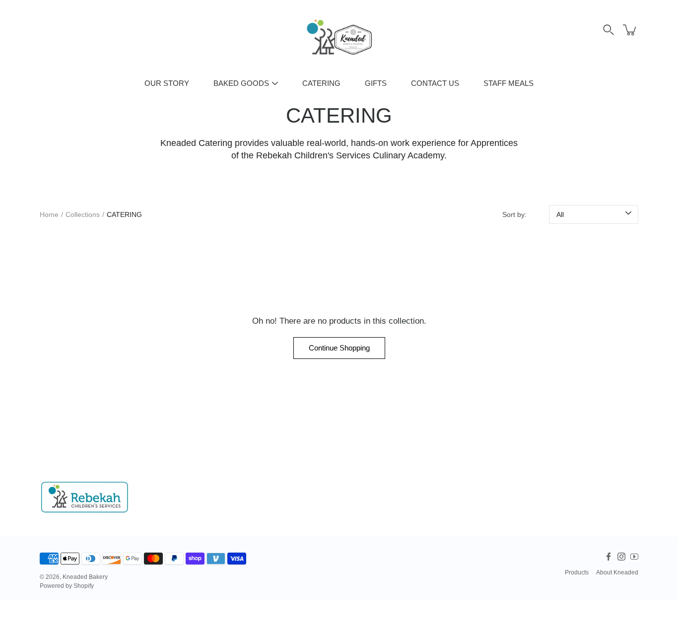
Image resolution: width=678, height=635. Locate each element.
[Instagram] (621, 557)
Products (577, 572)
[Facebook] (608, 557)
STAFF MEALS (508, 83)
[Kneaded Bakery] (339, 37)
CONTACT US (435, 83)
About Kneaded (617, 572)
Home (49, 214)
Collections (83, 214)
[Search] (608, 30)
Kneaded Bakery (85, 576)
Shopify (83, 585)
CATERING (321, 83)
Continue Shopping (339, 348)
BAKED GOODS (241, 83)
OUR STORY (166, 83)
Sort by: (514, 214)
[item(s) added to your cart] (630, 30)
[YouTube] (634, 557)
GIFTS (376, 83)
